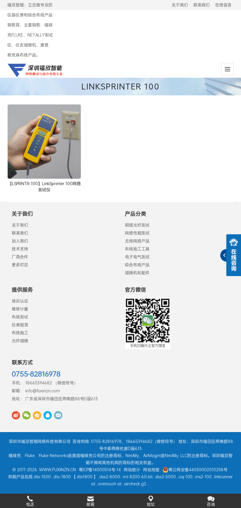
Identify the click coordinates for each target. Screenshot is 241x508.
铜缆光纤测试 (137, 225)
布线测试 (20, 317)
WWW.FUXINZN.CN (57, 469)
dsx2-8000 (109, 476)
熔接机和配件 (137, 272)
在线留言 (223, 5)
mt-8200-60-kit (138, 476)
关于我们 (180, 5)
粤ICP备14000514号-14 (100, 469)
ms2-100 (203, 476)
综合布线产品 (137, 265)
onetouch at (109, 484)
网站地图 (151, 469)
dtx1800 (85, 476)
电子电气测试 (137, 257)
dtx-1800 (62, 476)
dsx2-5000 (165, 476)
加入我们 (20, 241)
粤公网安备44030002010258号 (197, 469)
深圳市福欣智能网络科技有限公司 (40, 441)
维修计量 (20, 309)
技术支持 (20, 249)
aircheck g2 (135, 484)
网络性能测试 (137, 233)
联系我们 (201, 5)
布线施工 (20, 333)
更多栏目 (20, 265)
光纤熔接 (20, 340)
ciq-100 (185, 476)
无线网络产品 (137, 241)
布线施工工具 (137, 249)
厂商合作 (20, 257)
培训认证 (20, 301)
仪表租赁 (20, 325)
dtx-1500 (42, 476)
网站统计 (132, 469)
